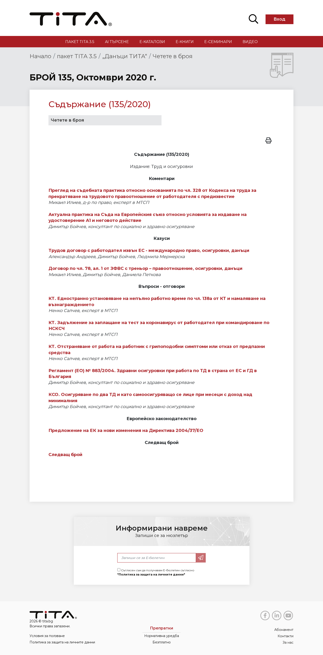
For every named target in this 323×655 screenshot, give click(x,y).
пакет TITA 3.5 (79, 42)
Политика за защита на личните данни (62, 642)
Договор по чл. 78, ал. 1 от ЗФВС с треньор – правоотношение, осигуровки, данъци (145, 268)
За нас (288, 642)
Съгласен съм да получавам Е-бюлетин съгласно (155, 572)
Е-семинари (218, 42)
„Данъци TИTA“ (124, 56)
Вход (279, 19)
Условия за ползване (47, 636)
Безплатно (162, 642)
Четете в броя (172, 56)
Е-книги (185, 42)
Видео (250, 42)
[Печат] (268, 140)
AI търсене (117, 42)
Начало (40, 56)
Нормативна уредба (161, 636)
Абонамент (283, 630)
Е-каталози (152, 42)
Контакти (285, 636)
